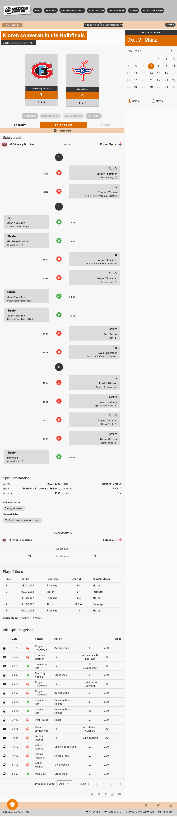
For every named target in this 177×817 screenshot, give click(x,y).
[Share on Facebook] (98, 794)
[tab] (20, 125)
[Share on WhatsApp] (112, 794)
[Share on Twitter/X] (91, 794)
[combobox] (64, 783)
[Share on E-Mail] (119, 794)
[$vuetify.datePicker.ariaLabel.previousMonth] (165, 51)
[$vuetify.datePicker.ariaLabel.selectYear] (147, 51)
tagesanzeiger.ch (20, 42)
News (159, 101)
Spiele (136, 101)
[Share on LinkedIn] (105, 794)
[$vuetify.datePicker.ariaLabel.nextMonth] (172, 51)
